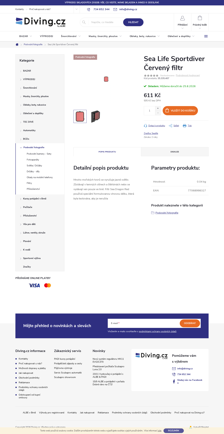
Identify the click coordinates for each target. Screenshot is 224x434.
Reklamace (24, 382)
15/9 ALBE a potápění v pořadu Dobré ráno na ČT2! (109, 383)
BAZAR (27, 70)
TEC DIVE (28, 121)
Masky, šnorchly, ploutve (36, 96)
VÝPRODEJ (29, 79)
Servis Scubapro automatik (68, 372)
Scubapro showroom (65, 377)
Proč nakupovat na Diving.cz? (189, 412)
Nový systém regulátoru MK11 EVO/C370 (108, 360)
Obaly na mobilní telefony (40, 177)
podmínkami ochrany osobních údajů (157, 331)
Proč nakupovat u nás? (40, 9)
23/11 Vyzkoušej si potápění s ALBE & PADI (108, 375)
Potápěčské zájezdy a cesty (68, 363)
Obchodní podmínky (29, 377)
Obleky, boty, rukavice (34, 104)
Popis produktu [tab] (107, 151)
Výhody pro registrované (51, 412)
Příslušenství (33, 189)
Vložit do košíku (183, 110)
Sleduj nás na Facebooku (189, 381)
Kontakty (19, 9)
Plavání (27, 241)
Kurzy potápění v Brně (34, 198)
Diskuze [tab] (175, 151)
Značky (27, 266)
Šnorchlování (30, 87)
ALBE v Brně (29, 412)
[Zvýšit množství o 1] (158, 108)
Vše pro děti (29, 224)
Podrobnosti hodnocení (188, 75)
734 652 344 (183, 374)
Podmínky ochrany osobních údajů (33, 389)
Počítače (27, 207)
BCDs (26, 138)
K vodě (26, 249)
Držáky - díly (33, 171)
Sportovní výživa (32, 258)
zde (159, 430)
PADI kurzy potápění (64, 358)
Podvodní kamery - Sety (39, 153)
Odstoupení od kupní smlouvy (29, 396)
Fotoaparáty (33, 159)
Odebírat (190, 323)
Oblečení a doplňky (33, 113)
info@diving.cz (185, 368)
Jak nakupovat (26, 373)
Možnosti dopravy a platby (32, 368)
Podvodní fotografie (33, 147)
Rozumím (173, 430)
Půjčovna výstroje (63, 368)
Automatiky (29, 130)
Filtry (29, 183)
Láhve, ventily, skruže (34, 232)
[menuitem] (25, 36)
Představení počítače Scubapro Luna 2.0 (108, 368)
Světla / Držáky (34, 165)
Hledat (133, 22)
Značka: (151, 133)
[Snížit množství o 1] (158, 113)
